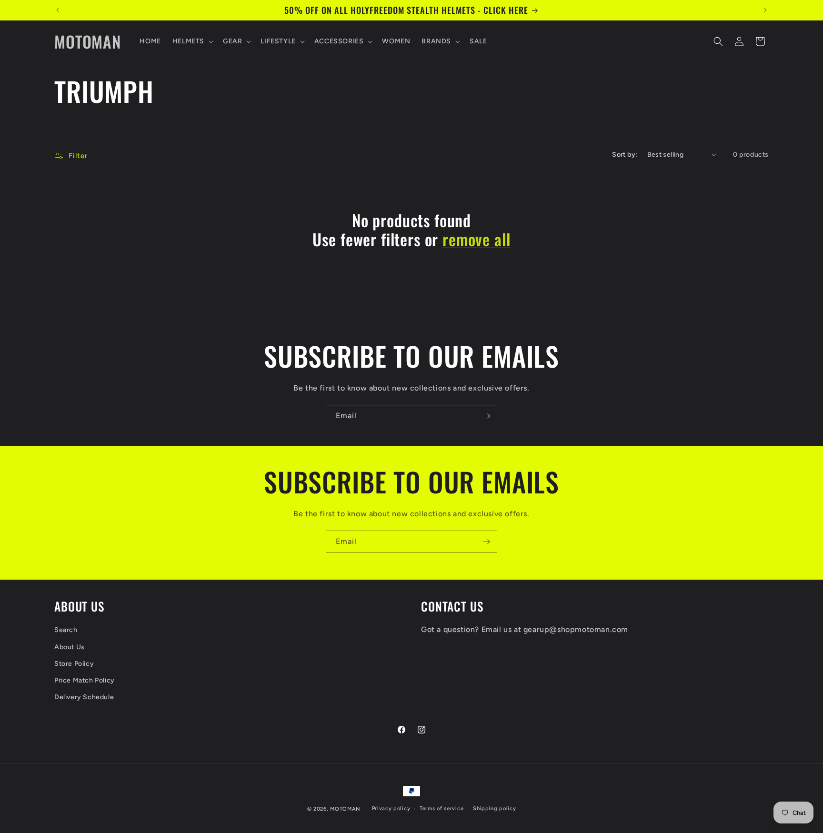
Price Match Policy (84, 680)
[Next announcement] (765, 10)
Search (66, 630)
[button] (192, 41)
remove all (476, 239)
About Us (69, 647)
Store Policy (74, 664)
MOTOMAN (345, 809)
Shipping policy (494, 808)
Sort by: (624, 155)
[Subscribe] (486, 416)
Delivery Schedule (84, 697)
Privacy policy (391, 808)
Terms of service (441, 808)
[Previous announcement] (57, 10)
